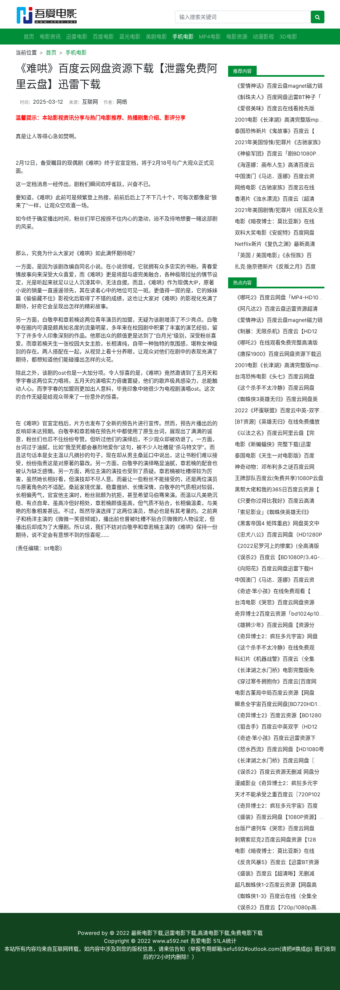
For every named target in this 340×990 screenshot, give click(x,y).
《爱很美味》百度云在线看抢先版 (274, 108)
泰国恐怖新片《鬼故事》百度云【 (274, 131)
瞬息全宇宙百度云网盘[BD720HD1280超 (283, 704)
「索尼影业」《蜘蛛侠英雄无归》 (273, 512)
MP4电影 (210, 36)
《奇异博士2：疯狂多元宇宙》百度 (276, 805)
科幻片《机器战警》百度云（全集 (274, 658)
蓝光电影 (129, 36)
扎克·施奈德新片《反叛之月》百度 (275, 266)
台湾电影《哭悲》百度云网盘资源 (274, 602)
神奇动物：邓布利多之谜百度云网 (274, 466)
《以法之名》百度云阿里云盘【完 (274, 433)
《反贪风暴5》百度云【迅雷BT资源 (277, 862)
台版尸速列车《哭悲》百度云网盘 (274, 828)
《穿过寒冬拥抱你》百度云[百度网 (275, 681)
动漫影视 (263, 36)
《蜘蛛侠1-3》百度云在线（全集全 (276, 896)
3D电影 (288, 36)
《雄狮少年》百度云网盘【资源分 (274, 625)
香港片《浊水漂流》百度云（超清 (274, 198)
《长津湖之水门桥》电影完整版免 (274, 670)
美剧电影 (156, 36)
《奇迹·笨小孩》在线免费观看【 (272, 591)
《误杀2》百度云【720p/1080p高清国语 (283, 907)
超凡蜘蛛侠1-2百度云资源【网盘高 (276, 884)
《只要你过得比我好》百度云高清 (274, 500)
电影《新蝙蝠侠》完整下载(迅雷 (273, 444)
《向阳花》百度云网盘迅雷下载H (274, 568)
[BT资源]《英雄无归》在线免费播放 (277, 421)
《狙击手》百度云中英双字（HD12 (276, 726)
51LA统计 (224, 941)
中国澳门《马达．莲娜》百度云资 (274, 176)
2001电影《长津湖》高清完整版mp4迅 (281, 119)
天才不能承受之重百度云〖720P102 (277, 794)
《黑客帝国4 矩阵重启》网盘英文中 (277, 523)
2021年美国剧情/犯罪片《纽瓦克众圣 (279, 210)
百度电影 (103, 36)
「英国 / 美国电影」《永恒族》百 (273, 255)
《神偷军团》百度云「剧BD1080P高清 (281, 153)
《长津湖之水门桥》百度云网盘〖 (274, 760)
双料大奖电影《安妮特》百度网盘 (274, 232)
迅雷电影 (76, 36)
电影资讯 (50, 36)
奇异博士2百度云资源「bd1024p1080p (282, 613)
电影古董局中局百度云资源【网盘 (274, 692)
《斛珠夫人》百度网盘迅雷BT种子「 (278, 97)
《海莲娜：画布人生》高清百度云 (274, 164)
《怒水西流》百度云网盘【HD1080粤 (279, 749)
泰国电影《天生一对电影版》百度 (274, 455)
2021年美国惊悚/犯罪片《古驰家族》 (279, 142)
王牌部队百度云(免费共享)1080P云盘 (279, 478)
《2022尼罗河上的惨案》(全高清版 (277, 546)
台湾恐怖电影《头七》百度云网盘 (274, 376)
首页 (29, 36)
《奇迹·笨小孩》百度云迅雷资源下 (275, 738)
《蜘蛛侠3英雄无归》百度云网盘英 (276, 399)
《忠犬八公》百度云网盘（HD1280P (278, 534)
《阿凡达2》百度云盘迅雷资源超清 (276, 308)
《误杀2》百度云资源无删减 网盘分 (277, 771)
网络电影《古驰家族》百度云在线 (274, 187)
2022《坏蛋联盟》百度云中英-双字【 (280, 410)
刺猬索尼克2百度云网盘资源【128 (275, 839)
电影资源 (236, 36)
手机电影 (76, 52)
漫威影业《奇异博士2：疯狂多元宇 (276, 783)
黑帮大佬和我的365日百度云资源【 (277, 489)
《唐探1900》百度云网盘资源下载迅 (278, 353)
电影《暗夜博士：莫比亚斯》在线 (274, 221)
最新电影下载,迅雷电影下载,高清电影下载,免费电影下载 (197, 933)
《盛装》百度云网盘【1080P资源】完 (280, 817)
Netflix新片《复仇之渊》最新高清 (275, 244)
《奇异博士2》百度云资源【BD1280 (278, 715)
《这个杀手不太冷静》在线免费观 (274, 647)
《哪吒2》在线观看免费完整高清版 (276, 342)
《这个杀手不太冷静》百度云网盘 (274, 387)
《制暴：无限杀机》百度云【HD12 (276, 331)
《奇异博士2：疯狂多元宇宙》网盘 (276, 636)
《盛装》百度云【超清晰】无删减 (274, 873)
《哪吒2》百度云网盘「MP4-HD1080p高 (284, 297)
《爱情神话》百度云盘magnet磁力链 (279, 85)
